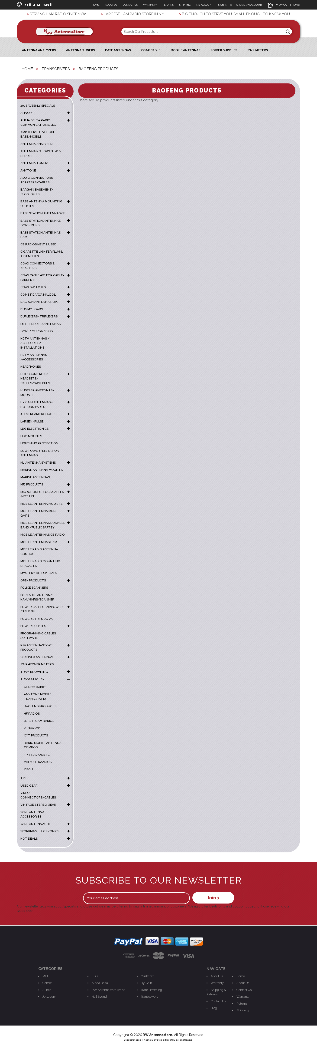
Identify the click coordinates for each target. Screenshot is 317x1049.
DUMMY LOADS (31, 309)
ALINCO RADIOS (35, 687)
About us (217, 976)
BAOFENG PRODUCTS (40, 706)
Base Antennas (118, 50)
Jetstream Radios (39, 720)
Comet (47, 983)
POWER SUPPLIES (33, 626)
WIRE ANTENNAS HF (35, 824)
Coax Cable (150, 50)
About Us (111, 4)
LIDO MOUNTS (31, 436)
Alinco (46, 990)
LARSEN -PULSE (32, 421)
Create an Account (249, 4)
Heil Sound (99, 996)
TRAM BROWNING (34, 671)
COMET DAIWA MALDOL (38, 294)
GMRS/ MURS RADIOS (36, 331)
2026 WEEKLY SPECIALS (37, 105)
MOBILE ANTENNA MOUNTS (41, 503)
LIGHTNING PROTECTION (39, 443)
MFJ (45, 976)
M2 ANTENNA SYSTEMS (38, 462)
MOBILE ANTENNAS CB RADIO (42, 534)
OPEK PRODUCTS (33, 580)
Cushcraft (147, 976)
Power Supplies (223, 50)
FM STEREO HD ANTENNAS (40, 324)
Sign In (223, 4)
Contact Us (130, 4)
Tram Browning (151, 990)
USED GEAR (29, 785)
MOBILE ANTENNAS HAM (38, 542)
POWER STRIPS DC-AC (36, 618)
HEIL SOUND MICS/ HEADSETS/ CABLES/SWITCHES (35, 378)
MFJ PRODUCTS (31, 484)
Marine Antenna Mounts (41, 470)
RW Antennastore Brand (108, 990)
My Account (204, 4)
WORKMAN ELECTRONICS (39, 831)
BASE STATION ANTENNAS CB (42, 213)
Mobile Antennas (185, 50)
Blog (214, 1008)
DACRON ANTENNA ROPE (39, 301)
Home (96, 4)
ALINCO (26, 113)
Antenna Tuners (80, 50)
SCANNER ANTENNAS (36, 657)
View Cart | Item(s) (287, 4)
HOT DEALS (29, 838)
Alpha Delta (100, 983)
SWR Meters (257, 50)
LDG (95, 976)
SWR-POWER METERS (37, 664)
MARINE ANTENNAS (35, 477)
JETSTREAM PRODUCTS (38, 414)
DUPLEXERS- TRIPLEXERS (39, 316)
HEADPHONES (30, 366)
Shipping (185, 4)
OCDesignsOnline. (181, 1040)
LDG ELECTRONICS (34, 428)
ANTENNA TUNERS (34, 163)
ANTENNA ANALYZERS (39, 50)
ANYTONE (28, 170)
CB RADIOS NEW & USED (38, 244)
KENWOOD (32, 728)
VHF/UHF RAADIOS (38, 762)
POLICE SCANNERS (34, 587)
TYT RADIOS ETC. (37, 754)
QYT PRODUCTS (36, 735)
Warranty (150, 4)
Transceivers (149, 996)
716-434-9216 (38, 5)
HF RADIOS (32, 713)
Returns (168, 4)
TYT (23, 778)
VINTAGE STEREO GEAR (38, 804)
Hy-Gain (146, 983)
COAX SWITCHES (33, 287)
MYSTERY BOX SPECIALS (38, 573)
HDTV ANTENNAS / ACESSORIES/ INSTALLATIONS (34, 343)
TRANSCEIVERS (32, 679)
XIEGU (28, 769)
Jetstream (49, 996)
